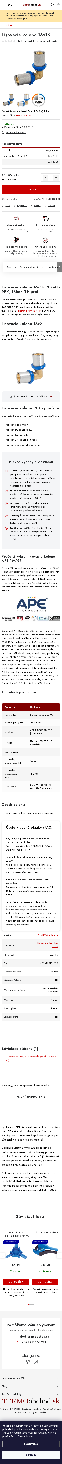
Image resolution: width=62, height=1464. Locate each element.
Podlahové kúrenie (52, 1409)
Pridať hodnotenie (31, 1096)
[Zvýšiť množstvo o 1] (56, 178)
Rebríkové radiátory (31, 1409)
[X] (28, 1362)
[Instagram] (36, 1362)
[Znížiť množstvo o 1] (45, 178)
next (59, 1255)
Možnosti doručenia (16, 132)
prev (2, 1255)
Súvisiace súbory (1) (30, 267)
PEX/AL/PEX (21, 1412)
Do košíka (31, 189)
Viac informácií (26, 1436)
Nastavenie (31, 1444)
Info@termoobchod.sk (34, 1337)
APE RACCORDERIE (51, 198)
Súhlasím (31, 1455)
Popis (9, 267)
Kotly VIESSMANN (38, 1412)
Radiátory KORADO (10, 1409)
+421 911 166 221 (34, 1342)
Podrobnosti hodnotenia (45, 41)
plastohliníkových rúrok (29, 310)
